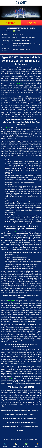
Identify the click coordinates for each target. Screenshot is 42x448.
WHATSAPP (26, 446)
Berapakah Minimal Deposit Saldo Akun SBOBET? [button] (20, 418)
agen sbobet (19, 83)
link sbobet (18, 232)
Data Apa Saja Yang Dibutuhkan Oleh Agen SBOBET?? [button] (20, 410)
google (10, 378)
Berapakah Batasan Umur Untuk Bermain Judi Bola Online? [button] (20, 429)
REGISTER (16, 446)
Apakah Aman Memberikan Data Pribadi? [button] (20, 414)
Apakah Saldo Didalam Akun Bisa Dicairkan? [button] (20, 422)
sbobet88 (7, 128)
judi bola (11, 300)
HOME (5, 446)
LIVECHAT (37, 446)
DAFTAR (10, 23)
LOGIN (31, 23)
